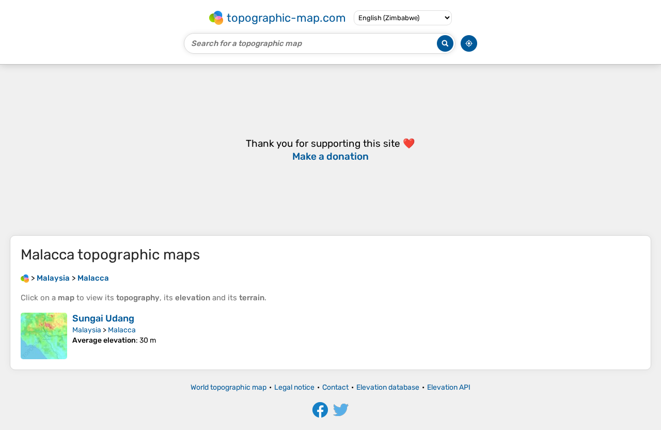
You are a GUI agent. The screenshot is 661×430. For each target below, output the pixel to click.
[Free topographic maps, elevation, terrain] (25, 278)
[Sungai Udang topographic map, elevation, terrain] (44, 336)
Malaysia (86, 330)
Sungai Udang (103, 318)
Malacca (122, 330)
